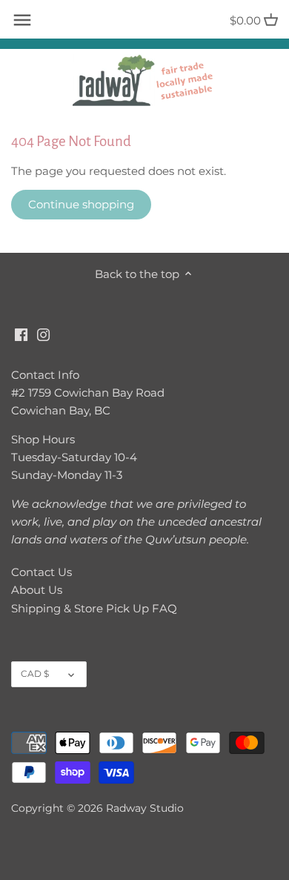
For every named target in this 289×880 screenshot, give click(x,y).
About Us (36, 590)
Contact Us (41, 572)
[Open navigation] (22, 20)
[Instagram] (43, 333)
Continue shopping (81, 204)
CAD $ (35, 673)
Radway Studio (145, 808)
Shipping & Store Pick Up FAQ (94, 608)
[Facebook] (21, 333)
